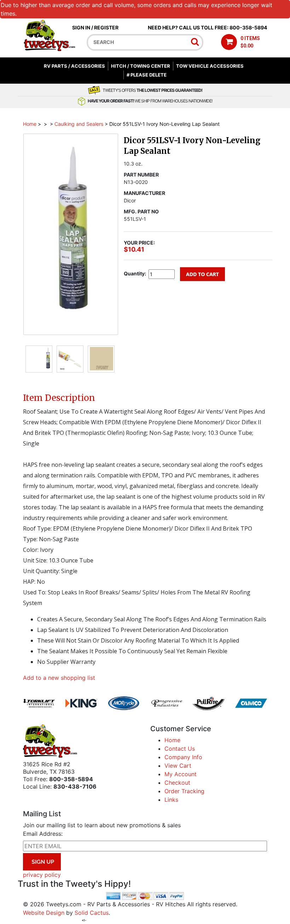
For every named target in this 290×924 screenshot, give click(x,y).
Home (29, 124)
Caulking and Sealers (78, 124)
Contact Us (179, 748)
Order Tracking (184, 791)
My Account (180, 774)
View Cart (177, 765)
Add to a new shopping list (59, 677)
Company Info (183, 757)
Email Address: (43, 833)
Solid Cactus (92, 912)
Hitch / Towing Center (140, 66)
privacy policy (42, 874)
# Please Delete (147, 75)
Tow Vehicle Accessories (210, 66)
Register (106, 27)
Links (171, 799)
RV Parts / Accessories (74, 66)
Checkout (177, 782)
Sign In (81, 27)
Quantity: (135, 273)
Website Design (43, 912)
